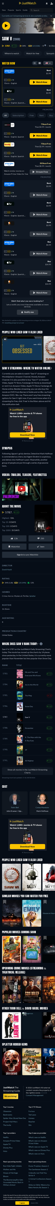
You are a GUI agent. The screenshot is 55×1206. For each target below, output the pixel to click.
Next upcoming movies (12, 1162)
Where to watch (12, 53)
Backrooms (7, 1115)
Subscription (18, 115)
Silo (30, 1125)
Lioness (31, 1118)
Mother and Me (9, 1169)
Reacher (32, 1122)
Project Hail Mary (10, 1122)
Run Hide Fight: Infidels (12, 1166)
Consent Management (34, 1095)
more (27, 358)
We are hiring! (10, 1096)
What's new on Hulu (37, 1154)
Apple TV (7, 1144)
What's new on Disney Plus (39, 1150)
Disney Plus (8, 1148)
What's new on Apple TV (38, 1147)
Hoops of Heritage (10, 1173)
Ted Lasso (32, 1115)
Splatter (32, 596)
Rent (41, 115)
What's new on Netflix (37, 1137)
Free (32, 115)
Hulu (5, 1151)
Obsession (7, 1111)
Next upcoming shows (37, 1162)
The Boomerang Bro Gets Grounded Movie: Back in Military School (13, 1182)
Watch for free (32, 53)
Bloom (5, 1176)
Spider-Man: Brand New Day (14, 1118)
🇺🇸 (46, 63)
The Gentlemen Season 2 (38, 1169)
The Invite (7, 1125)
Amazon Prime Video (11, 1141)
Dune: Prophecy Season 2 (39, 1166)
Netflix (6, 1137)
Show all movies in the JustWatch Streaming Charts (27, 771)
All (5, 115)
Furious (32, 1111)
